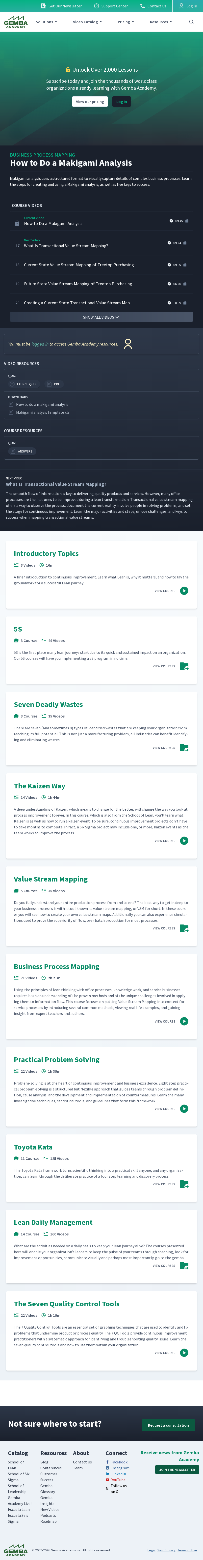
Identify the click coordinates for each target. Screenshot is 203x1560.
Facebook (119, 1461)
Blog (44, 1461)
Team (78, 1467)
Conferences (51, 1467)
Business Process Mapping (42, 155)
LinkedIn (118, 1473)
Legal (151, 1550)
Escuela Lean (19, 1509)
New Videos (49, 1509)
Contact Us (157, 5)
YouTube (118, 1479)
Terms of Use (187, 1550)
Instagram (120, 1467)
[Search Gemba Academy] (191, 21)
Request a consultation (168, 1425)
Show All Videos (98, 317)
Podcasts (48, 1515)
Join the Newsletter (177, 1469)
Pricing (124, 21)
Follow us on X (119, 1488)
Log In (121, 101)
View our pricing (90, 101)
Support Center (115, 5)
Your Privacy (166, 1550)
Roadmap (48, 1521)
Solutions (44, 21)
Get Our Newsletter (65, 5)
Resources (159, 21)
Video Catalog (85, 21)
